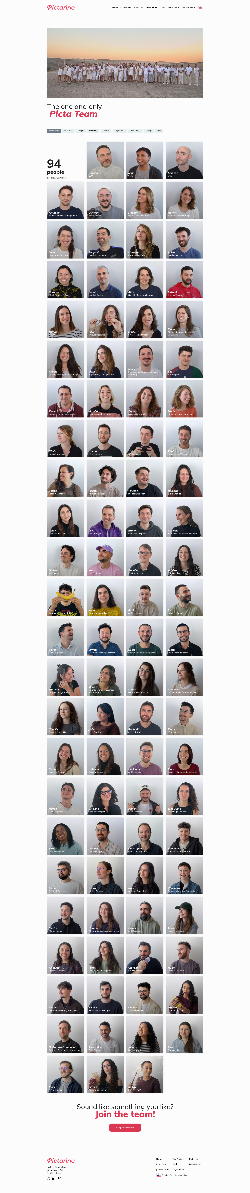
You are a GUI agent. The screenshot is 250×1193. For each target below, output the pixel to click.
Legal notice (178, 1169)
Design (149, 131)
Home (115, 7)
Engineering (119, 131)
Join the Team (188, 7)
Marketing (93, 131)
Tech (162, 7)
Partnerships (135, 131)
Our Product (126, 7)
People (81, 131)
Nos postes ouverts (125, 1127)
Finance (106, 131)
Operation (68, 131)
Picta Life (138, 7)
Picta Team (152, 7)
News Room (173, 7)
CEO (159, 131)
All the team (54, 131)
